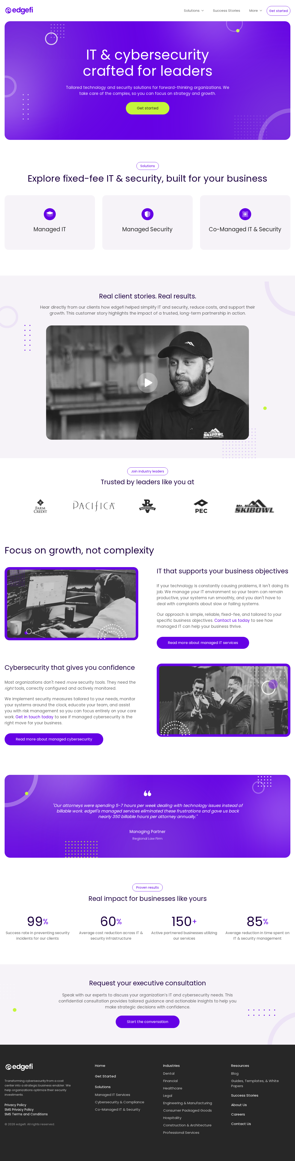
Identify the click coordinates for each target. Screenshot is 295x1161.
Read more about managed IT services (203, 642)
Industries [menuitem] (171, 1065)
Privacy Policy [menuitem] (15, 1105)
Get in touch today (34, 717)
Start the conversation (147, 1021)
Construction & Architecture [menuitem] (187, 1125)
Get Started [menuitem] (105, 1076)
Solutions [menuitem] (103, 1086)
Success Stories (226, 10)
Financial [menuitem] (170, 1080)
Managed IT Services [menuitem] (112, 1094)
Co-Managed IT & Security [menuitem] (117, 1109)
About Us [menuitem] (239, 1104)
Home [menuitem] (100, 1065)
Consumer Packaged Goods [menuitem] (187, 1110)
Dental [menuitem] (168, 1073)
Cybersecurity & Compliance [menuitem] (119, 1102)
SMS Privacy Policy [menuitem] (19, 1109)
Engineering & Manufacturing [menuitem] (187, 1103)
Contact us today (232, 620)
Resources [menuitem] (240, 1065)
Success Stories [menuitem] (244, 1095)
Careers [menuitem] (238, 1114)
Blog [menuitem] (235, 1073)
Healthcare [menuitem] (172, 1088)
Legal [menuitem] (167, 1095)
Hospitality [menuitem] (172, 1117)
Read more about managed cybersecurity (54, 739)
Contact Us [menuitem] (241, 1123)
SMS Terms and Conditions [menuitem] (26, 1114)
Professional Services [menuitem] (181, 1132)
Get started (278, 11)
